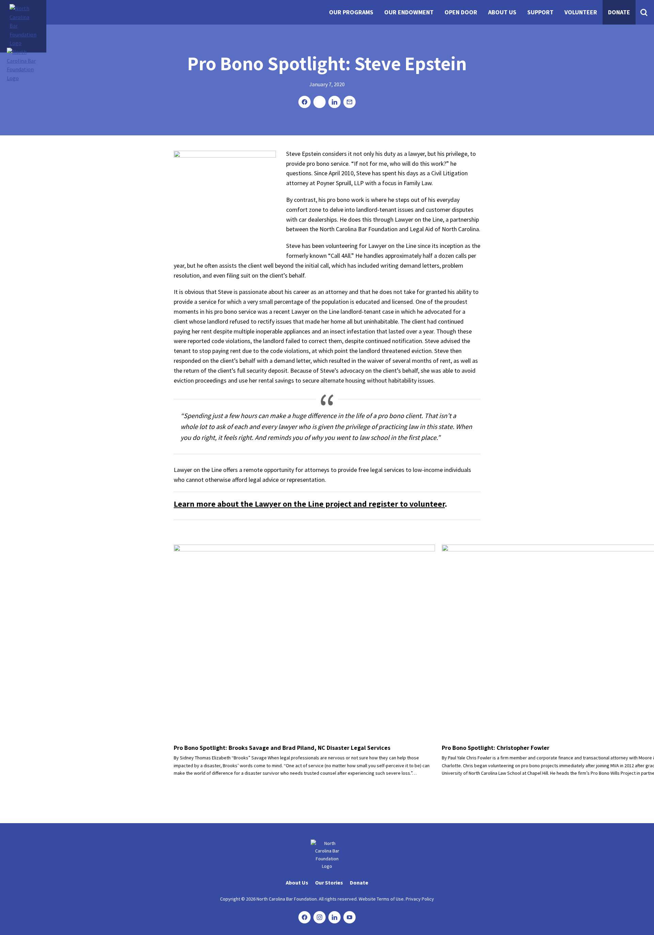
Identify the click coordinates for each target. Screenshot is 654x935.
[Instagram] (319, 917)
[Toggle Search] (644, 12)
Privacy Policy (420, 899)
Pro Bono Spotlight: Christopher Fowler (495, 748)
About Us (502, 12)
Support (540, 12)
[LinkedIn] (334, 917)
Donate (619, 12)
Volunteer (580, 12)
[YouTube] (349, 917)
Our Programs (351, 12)
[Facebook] (304, 917)
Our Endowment (409, 12)
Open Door (461, 12)
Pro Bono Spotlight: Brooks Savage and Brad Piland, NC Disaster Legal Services (282, 748)
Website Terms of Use (381, 899)
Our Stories (329, 882)
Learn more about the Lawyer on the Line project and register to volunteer (309, 503)
